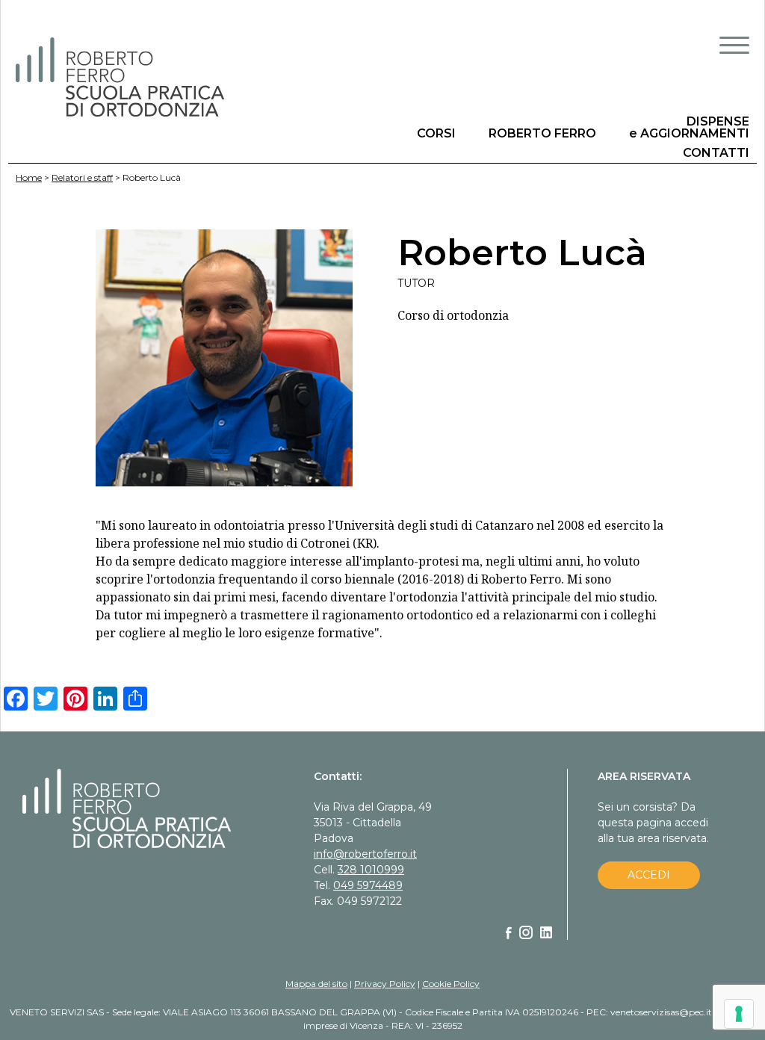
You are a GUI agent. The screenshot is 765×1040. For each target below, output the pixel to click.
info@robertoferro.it (365, 854)
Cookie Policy (451, 983)
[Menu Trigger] (734, 45)
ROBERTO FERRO (542, 133)
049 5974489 (368, 885)
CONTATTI (716, 153)
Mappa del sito (316, 983)
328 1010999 (371, 869)
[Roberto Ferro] (191, 77)
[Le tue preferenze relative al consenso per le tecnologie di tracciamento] (739, 1014)
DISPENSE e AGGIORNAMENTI (689, 127)
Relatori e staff (82, 177)
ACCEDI (649, 875)
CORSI (436, 133)
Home (29, 177)
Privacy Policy (384, 983)
